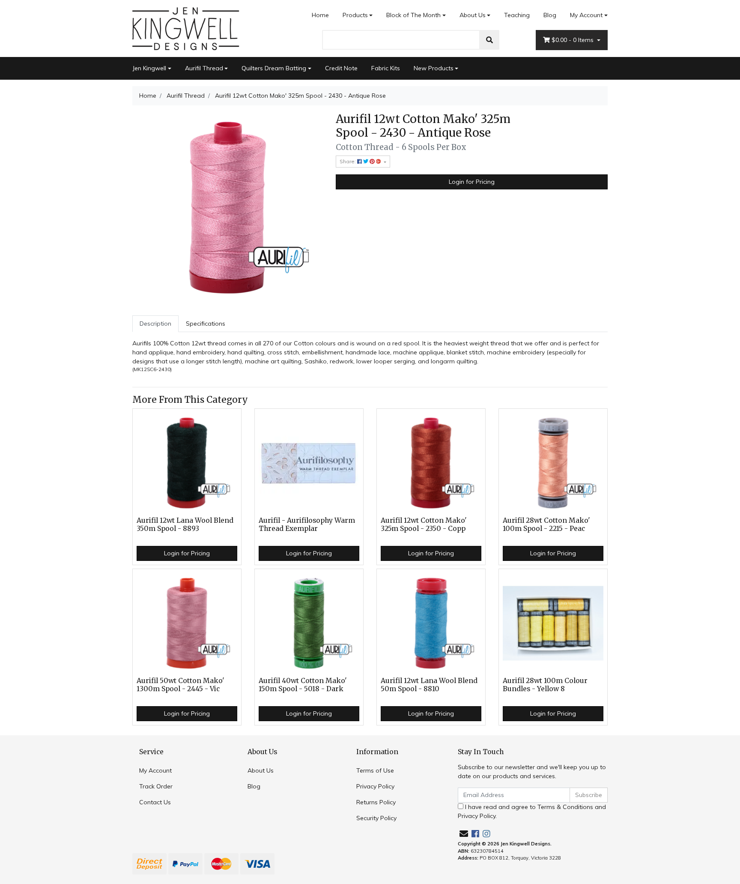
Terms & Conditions (565, 807)
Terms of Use (375, 770)
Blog (549, 15)
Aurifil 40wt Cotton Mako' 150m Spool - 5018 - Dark (303, 685)
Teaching (517, 15)
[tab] (155, 323)
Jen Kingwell (149, 68)
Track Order (156, 786)
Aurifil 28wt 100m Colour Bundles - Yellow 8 (545, 685)
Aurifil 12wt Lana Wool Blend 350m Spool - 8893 (185, 524)
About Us (473, 15)
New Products (434, 68)
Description (155, 323)
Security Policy (376, 818)
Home (320, 15)
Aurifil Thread (204, 68)
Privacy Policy (375, 786)
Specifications (205, 323)
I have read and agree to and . (532, 811)
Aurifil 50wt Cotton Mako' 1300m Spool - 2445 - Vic (180, 685)
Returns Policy (376, 802)
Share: (348, 161)
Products (355, 15)
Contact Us (155, 802)
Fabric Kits (385, 68)
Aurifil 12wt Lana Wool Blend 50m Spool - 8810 (429, 685)
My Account (586, 15)
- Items (573, 40)
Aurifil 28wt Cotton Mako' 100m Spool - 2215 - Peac (546, 524)
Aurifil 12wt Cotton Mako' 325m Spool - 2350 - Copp (424, 524)
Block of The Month (413, 15)
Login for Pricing (472, 182)
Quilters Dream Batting (274, 68)
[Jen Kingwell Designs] (185, 28)
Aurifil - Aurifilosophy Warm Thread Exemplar (307, 524)
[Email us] (464, 833)
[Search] (489, 40)
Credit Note (341, 68)
